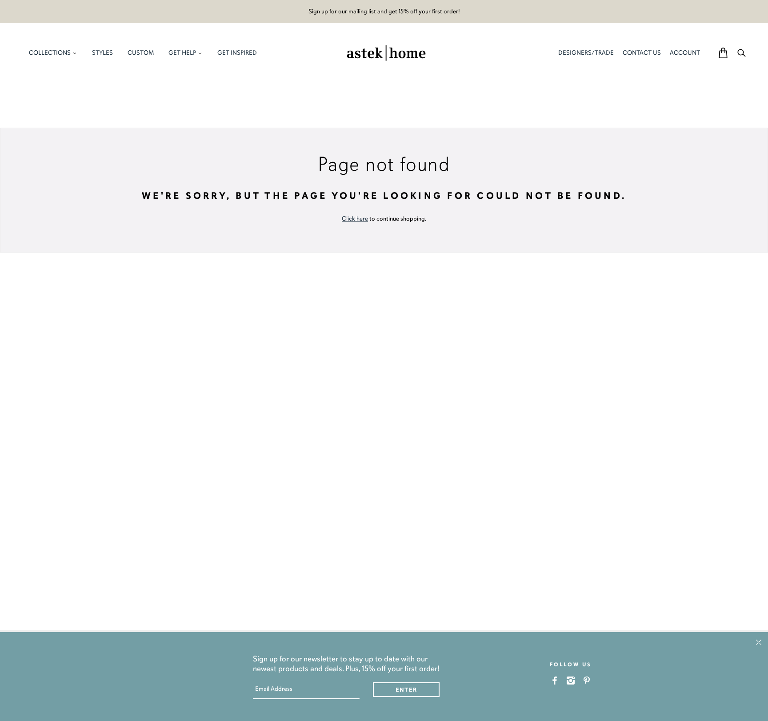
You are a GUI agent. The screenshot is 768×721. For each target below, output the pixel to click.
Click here (355, 218)
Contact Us (642, 52)
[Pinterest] (587, 680)
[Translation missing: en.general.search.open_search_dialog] (741, 52)
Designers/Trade (586, 52)
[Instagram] (571, 680)
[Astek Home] (386, 52)
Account (685, 52)
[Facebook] (555, 680)
